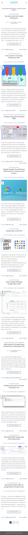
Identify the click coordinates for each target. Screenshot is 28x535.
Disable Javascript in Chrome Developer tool (14, 386)
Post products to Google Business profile (14, 56)
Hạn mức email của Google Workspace (14, 17)
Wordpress (21, 342)
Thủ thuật (16, 114)
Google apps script (14, 14)
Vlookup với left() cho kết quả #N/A (14, 117)
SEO (19, 53)
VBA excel (22, 114)
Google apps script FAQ (14, 231)
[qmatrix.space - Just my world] (14, 2)
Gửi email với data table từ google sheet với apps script (14, 486)
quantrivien (14, 23)
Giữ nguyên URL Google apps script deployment (14, 438)
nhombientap (20, 61)
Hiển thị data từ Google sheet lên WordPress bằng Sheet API (14, 345)
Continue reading (14, 44)
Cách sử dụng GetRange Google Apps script (14, 283)
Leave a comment (23, 49)
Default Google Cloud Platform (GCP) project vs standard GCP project (14, 171)
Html (16, 342)
